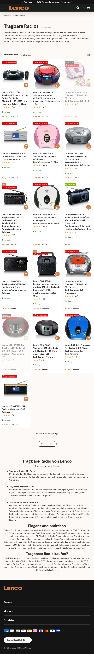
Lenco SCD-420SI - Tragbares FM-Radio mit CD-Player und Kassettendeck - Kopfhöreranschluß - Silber (78, 159)
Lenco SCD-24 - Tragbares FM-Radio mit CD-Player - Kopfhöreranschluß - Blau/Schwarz (77, 349)
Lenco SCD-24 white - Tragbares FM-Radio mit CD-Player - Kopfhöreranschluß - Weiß (46, 219)
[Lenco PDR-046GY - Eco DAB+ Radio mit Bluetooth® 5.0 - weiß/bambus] (15, 136)
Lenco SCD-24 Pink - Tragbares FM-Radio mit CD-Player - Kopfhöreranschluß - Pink (45, 157)
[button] (88, 8)
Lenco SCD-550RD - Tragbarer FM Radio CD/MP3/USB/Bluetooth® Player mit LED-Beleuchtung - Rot (46, 98)
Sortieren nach (11, 54)
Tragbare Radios (19, 15)
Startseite (7, 15)
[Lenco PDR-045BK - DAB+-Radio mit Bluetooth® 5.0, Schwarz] (15, 388)
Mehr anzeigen (47, 444)
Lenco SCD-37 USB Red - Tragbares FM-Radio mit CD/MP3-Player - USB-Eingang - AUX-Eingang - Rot (14, 351)
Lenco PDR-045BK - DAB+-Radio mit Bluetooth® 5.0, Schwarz (15, 409)
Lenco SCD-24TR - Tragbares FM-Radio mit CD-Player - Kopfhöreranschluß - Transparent (76, 287)
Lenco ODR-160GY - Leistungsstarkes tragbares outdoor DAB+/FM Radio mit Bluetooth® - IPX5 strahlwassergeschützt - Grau (46, 288)
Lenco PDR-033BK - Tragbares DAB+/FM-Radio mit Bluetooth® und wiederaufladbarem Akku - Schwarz (15, 287)
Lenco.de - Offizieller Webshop (20, 648)
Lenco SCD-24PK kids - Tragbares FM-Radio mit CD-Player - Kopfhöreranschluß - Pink (77, 96)
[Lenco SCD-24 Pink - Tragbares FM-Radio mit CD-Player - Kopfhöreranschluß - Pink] (47, 135)
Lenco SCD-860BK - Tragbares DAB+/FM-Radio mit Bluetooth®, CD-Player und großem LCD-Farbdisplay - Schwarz (46, 351)
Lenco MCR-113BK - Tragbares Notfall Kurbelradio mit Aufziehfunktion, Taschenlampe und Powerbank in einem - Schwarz (12, 223)
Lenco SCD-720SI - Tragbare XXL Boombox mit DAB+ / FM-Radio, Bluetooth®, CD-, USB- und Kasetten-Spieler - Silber (15, 98)
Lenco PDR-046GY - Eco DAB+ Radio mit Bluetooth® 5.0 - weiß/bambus (14, 156)
